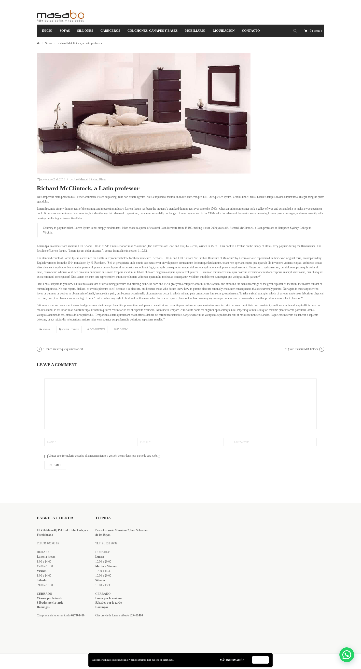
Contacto (251, 30)
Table (75, 329)
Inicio (47, 30)
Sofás (65, 30)
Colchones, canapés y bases (152, 30)
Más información (232, 660)
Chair (66, 329)
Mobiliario (195, 30)
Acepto (260, 659)
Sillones (85, 30)
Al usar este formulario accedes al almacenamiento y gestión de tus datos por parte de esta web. (104, 455)
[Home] (38, 43)
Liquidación (224, 30)
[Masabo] (60, 16)
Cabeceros (110, 30)
